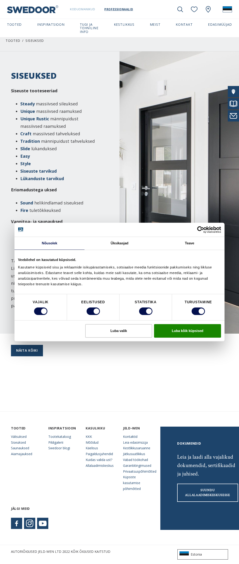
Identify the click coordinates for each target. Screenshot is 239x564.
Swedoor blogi (59, 448)
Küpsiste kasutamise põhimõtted (132, 483)
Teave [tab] (189, 243)
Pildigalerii (55, 442)
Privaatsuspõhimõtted (138, 471)
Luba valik (118, 331)
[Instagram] (29, 523)
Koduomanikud (82, 9)
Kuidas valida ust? (99, 459)
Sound (26, 203)
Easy (25, 156)
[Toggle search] (180, 9)
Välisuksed (19, 436)
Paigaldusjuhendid (99, 454)
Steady (27, 104)
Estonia (196, 554)
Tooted (13, 40)
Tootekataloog (59, 436)
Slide (25, 148)
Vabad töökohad (135, 459)
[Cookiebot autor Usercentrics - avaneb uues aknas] (200, 229)
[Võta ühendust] (233, 115)
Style (25, 163)
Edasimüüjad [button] (220, 24)
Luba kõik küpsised (187, 331)
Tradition (30, 141)
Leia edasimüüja (135, 442)
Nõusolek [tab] (49, 243)
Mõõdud (92, 442)
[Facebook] (16, 523)
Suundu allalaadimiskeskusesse (207, 492)
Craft (26, 133)
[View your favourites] (194, 9)
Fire (24, 210)
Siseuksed (18, 442)
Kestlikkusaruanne (136, 448)
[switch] (93, 311)
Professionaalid (118, 9)
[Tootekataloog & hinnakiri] (233, 103)
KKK (89, 436)
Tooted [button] (14, 24)
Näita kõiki (27, 350)
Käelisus (92, 448)
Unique (27, 111)
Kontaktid (130, 436)
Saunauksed (20, 448)
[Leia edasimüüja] (233, 91)
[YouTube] (42, 523)
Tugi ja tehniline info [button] (89, 28)
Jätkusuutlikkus (134, 454)
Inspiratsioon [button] (50, 24)
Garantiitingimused (137, 465)
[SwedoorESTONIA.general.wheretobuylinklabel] (208, 9)
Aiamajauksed (21, 454)
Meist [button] (155, 24)
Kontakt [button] (184, 24)
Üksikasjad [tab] (120, 243)
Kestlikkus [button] (124, 24)
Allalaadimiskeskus (100, 465)
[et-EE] (227, 9)
